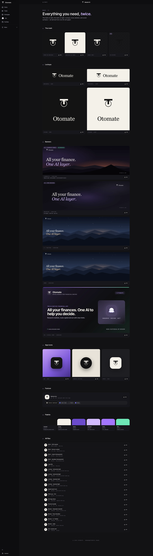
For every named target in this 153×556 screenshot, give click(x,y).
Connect (6, 553)
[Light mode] (2, 549)
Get (60, 55)
